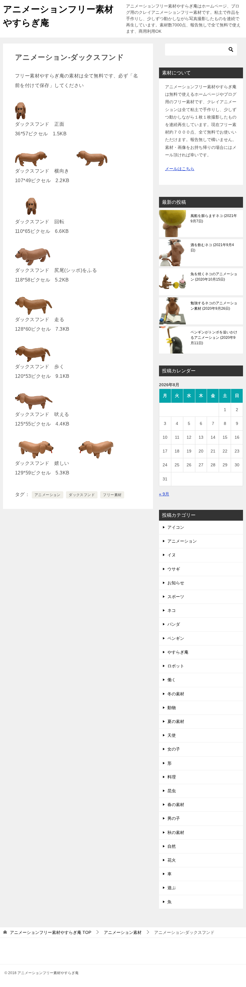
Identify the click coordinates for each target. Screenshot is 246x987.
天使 (171, 735)
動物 (171, 707)
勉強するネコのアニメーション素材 (213, 306)
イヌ (171, 554)
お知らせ (175, 582)
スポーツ (175, 596)
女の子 (173, 749)
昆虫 (171, 790)
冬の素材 (175, 693)
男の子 (173, 818)
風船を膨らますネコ (213, 218)
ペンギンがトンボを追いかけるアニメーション (213, 337)
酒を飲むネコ (212, 247)
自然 (171, 846)
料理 (171, 777)
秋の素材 (175, 832)
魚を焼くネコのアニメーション (213, 276)
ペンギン (175, 638)
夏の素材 (175, 721)
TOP (50, 932)
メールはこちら (179, 168)
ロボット (175, 666)
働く (171, 679)
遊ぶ (171, 887)
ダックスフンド (82, 495)
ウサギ (173, 569)
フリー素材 (112, 495)
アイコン (175, 527)
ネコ (171, 610)
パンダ (173, 624)
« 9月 (164, 494)
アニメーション (47, 495)
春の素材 (175, 804)
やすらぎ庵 (177, 652)
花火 (171, 860)
